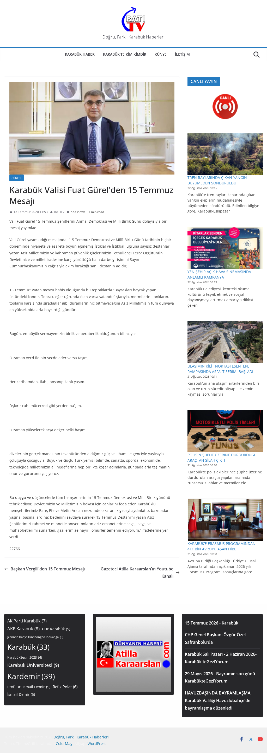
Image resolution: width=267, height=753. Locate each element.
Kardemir (31, 676)
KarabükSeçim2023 (24, 657)
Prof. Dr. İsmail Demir (28, 686)
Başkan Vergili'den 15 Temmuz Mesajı (47, 569)
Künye (161, 54)
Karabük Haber (80, 54)
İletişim (182, 54)
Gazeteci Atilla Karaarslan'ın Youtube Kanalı (137, 572)
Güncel (16, 178)
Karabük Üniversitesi (33, 665)
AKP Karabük (23, 629)
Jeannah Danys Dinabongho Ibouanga (35, 637)
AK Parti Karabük (27, 621)
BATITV (59, 212)
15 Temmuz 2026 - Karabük (211, 623)
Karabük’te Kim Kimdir (124, 54)
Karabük (28, 647)
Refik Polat (65, 686)
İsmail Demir (21, 694)
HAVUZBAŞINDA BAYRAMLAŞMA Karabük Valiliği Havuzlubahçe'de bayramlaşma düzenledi (218, 700)
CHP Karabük (56, 628)
